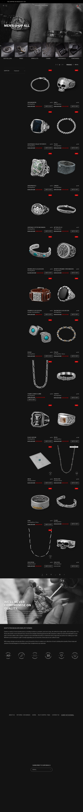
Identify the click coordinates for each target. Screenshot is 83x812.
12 (59, 574)
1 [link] (42, 574)
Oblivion (57, 562)
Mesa (29, 479)
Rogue (30, 352)
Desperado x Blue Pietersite (37, 144)
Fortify (56, 394)
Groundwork (32, 102)
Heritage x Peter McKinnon (36, 227)
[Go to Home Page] (41, 5)
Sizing (34, 715)
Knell (56, 102)
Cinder (56, 185)
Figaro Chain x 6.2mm (34, 394)
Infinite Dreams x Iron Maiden (64, 269)
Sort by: (6, 70)
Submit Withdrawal (67, 715)
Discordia (31, 562)
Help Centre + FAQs (44, 715)
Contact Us (55, 715)
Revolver (57, 479)
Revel (56, 437)
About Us (12, 715)
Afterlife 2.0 (58, 227)
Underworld (32, 185)
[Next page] (64, 574)
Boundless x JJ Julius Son (36, 269)
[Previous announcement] (2, 2)
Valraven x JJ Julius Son (61, 310)
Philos (56, 352)
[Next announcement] (4, 2)
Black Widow (32, 437)
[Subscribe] (50, 770)
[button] (4, 6)
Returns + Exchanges (23, 715)
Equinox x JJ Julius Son (35, 310)
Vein (29, 520)
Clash (56, 520)
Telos (56, 144)
